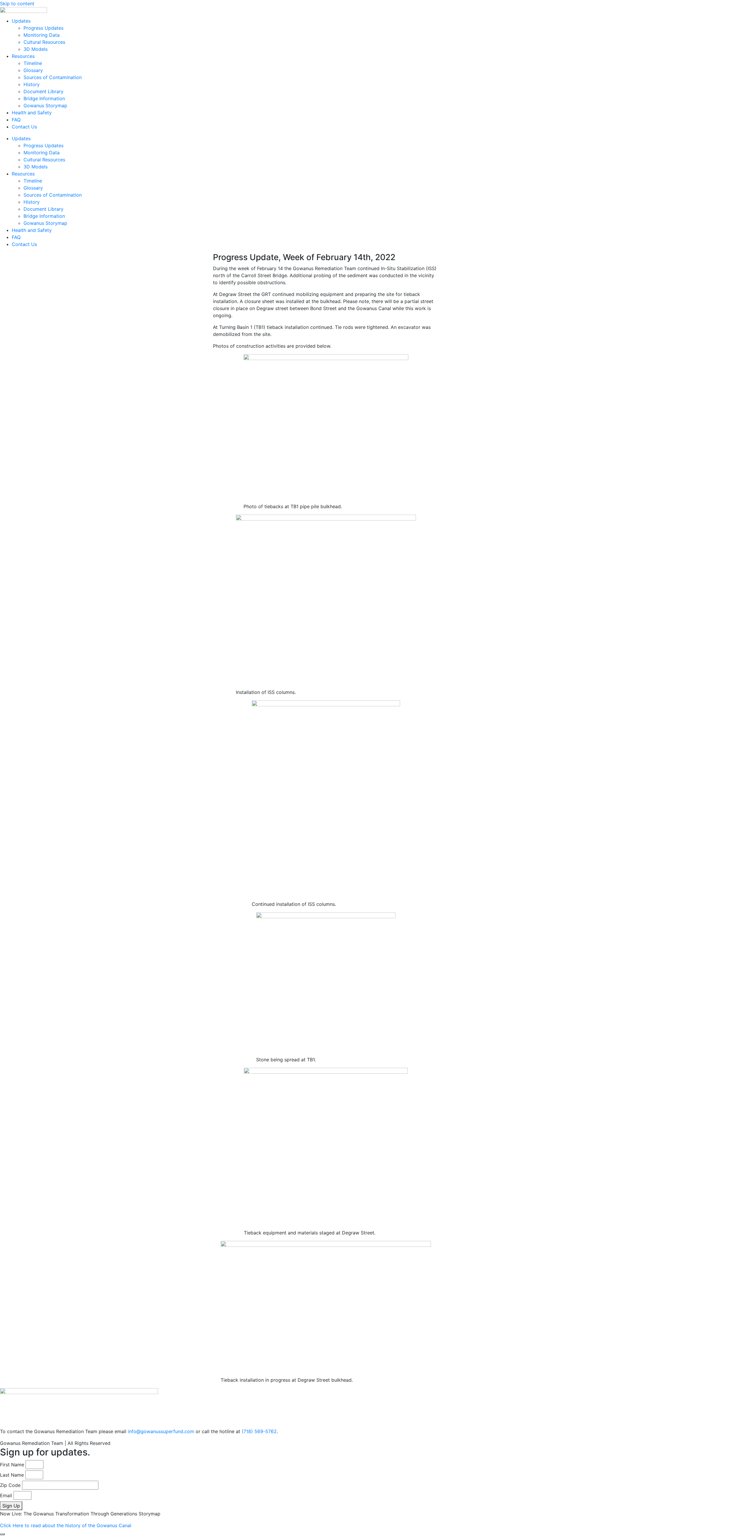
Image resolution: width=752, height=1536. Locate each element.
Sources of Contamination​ (53, 77)
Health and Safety (32, 113)
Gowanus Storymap (45, 105)
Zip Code (10, 1485)
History (32, 84)
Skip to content (17, 3)
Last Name (12, 1475)
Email (6, 1495)
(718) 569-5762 (259, 1431)
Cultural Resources (44, 42)
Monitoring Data (42, 35)
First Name (12, 1465)
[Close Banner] (2, 1534)
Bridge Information (44, 98)
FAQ (16, 120)
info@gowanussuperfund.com (161, 1431)
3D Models (36, 49)
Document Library (43, 91)
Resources (23, 56)
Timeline (33, 63)
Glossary (33, 70)
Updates (21, 21)
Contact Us (24, 127)
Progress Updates (43, 28)
